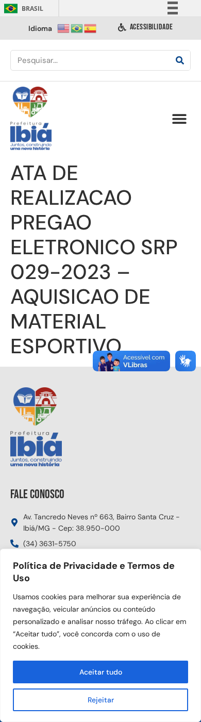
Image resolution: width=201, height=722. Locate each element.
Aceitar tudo (100, 672)
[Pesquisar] (180, 60)
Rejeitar (101, 699)
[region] (100, 635)
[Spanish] (90, 27)
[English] (64, 27)
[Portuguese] (77, 27)
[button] (179, 118)
